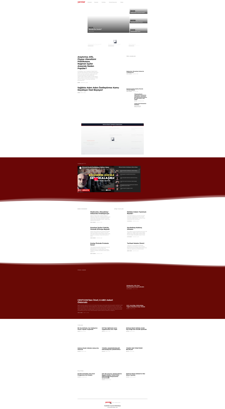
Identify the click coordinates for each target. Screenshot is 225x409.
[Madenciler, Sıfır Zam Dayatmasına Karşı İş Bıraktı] (137, 278)
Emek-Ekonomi (129, 73)
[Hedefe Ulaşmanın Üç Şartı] (127, 143)
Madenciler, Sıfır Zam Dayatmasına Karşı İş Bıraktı (135, 286)
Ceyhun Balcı (91, 27)
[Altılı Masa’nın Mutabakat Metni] (127, 136)
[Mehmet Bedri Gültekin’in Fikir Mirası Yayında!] (136, 384)
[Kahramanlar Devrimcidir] (97, 38)
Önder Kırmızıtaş (111, 45)
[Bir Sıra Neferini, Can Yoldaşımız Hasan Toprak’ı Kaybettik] (88, 339)
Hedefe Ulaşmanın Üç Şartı (136, 141)
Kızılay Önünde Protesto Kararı (99, 244)
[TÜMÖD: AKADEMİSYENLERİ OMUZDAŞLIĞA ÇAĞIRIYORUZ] (112, 359)
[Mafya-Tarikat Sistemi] (127, 150)
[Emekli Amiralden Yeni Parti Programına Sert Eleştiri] (88, 384)
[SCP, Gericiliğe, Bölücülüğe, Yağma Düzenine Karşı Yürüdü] (137, 298)
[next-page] (89, 49)
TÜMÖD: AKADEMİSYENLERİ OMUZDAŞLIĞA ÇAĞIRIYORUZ (111, 348)
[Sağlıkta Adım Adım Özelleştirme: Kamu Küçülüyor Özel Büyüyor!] (100, 106)
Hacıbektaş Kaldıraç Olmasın (134, 228)
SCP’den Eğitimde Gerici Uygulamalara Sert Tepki (109, 328)
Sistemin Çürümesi (113, 141)
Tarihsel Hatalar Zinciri (135, 243)
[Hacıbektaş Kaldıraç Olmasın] (138, 18)
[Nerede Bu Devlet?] (108, 19)
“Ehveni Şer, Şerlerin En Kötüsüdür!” (90, 143)
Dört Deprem (132, 44)
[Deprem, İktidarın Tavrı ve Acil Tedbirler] (127, 130)
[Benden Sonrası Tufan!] (117, 38)
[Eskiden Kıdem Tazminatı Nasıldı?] (138, 9)
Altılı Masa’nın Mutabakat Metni (137, 134)
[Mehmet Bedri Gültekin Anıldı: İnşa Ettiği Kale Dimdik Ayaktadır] (136, 339)
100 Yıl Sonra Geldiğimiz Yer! (115, 148)
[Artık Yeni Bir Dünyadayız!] (106, 130)
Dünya (79, 82)
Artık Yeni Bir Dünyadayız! (114, 128)
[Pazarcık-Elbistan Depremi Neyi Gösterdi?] (106, 136)
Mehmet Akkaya (90, 45)
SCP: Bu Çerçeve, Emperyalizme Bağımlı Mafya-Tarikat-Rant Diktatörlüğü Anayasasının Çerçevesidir (112, 375)
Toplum (79, 331)
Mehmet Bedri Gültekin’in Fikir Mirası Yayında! (135, 374)
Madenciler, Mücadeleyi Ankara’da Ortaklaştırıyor (135, 72)
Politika (128, 308)
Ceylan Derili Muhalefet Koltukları (140, 104)
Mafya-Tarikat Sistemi (135, 148)
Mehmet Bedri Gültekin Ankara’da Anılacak (88, 348)
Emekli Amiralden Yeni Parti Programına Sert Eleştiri (86, 374)
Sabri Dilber (129, 250)
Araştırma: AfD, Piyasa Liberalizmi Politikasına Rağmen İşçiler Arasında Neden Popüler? (87, 63)
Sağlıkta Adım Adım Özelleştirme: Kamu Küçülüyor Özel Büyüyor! (98, 88)
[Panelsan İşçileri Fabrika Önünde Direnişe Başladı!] (137, 82)
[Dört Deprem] (137, 38)
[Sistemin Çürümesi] (106, 143)
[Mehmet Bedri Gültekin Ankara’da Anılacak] (88, 359)
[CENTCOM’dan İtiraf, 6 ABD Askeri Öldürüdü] (100, 284)
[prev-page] (88, 49)
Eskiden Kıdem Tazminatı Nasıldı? (136, 212)
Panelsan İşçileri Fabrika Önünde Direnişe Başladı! (135, 89)
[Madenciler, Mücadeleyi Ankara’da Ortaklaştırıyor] (137, 64)
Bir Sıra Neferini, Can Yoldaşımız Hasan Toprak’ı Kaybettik (87, 328)
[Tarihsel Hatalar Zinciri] (138, 28)
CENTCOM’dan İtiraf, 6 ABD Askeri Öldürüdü (95, 301)
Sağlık (79, 92)
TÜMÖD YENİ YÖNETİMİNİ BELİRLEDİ (134, 348)
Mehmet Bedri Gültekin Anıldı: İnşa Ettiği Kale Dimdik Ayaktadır (136, 328)
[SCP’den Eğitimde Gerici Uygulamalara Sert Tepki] (112, 339)
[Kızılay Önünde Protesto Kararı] (83, 249)
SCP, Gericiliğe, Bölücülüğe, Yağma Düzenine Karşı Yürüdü (136, 306)
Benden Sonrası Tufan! (114, 44)
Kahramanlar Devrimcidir (94, 44)
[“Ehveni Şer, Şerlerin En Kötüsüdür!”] (90, 134)
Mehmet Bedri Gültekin (90, 140)
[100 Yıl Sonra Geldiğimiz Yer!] (106, 150)
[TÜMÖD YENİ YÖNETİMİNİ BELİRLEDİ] (136, 359)
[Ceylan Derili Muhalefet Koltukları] (130, 106)
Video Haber (80, 312)
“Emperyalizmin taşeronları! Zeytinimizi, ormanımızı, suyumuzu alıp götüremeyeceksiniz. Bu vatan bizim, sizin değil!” (140, 97)
